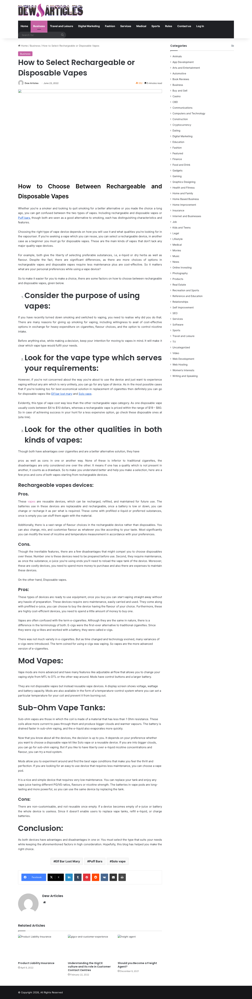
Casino (176, 96)
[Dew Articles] (50, 10)
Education (178, 141)
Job (174, 221)
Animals (177, 56)
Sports (155, 26)
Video (175, 353)
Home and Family (182, 193)
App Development (183, 62)
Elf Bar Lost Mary (67, 861)
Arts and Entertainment (186, 67)
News (175, 261)
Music (175, 256)
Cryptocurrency (181, 124)
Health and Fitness (183, 187)
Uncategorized (181, 347)
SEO (174, 313)
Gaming (177, 176)
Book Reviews (180, 79)
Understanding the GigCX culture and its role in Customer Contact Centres (89, 966)
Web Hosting (179, 364)
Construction (180, 119)
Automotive (179, 73)
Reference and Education (187, 296)
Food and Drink (181, 164)
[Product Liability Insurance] (40, 947)
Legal (175, 233)
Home (24, 26)
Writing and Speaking (185, 375)
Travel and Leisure (61, 26)
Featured (177, 153)
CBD (175, 102)
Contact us (184, 26)
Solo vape (119, 861)
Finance (177, 159)
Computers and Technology (188, 113)
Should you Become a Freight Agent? (137, 964)
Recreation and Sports (185, 290)
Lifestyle (177, 239)
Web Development (183, 358)
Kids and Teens (181, 227)
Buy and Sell (179, 90)
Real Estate (179, 284)
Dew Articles (32, 83)
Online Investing (181, 267)
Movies (176, 250)
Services (125, 26)
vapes (31, 501)
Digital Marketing (89, 26)
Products (177, 278)
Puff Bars (95, 861)
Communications (182, 107)
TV (174, 341)
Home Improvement (184, 204)
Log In (200, 26)
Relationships (180, 301)
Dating (176, 130)
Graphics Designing (183, 181)
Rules (168, 26)
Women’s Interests (183, 370)
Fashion (110, 26)
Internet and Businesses (186, 216)
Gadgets (177, 170)
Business (39, 26)
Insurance (178, 210)
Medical (141, 26)
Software (177, 324)
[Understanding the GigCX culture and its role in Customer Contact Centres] (90, 947)
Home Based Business (185, 199)
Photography (180, 273)
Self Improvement (183, 307)
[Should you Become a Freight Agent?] (140, 947)
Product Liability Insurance (36, 963)
